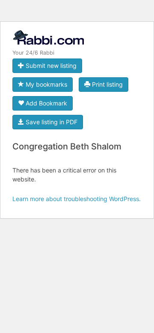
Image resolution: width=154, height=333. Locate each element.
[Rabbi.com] (48, 41)
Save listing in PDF (50, 122)
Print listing (106, 84)
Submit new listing (50, 65)
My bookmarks (45, 84)
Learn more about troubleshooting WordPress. (76, 198)
